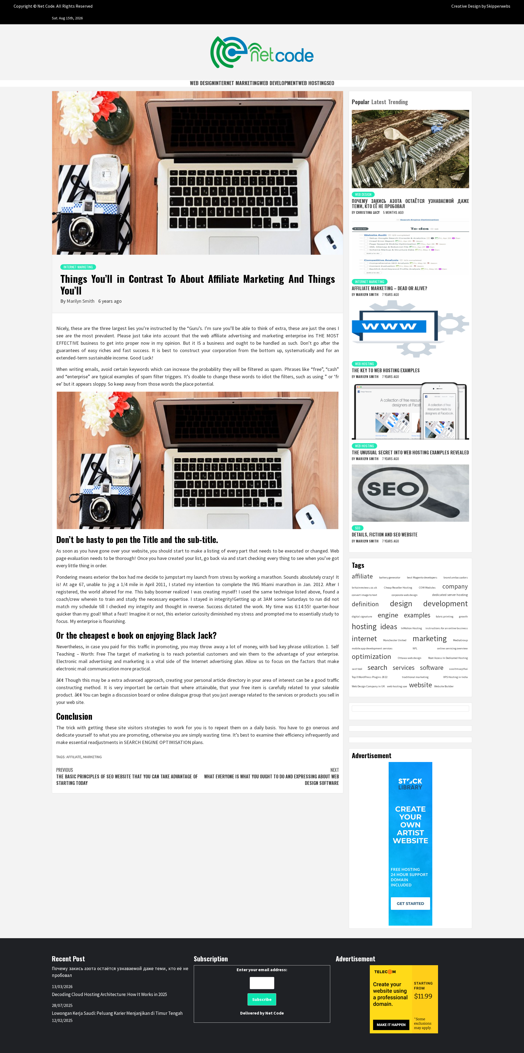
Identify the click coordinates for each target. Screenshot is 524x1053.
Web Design (202, 82)
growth (463, 616)
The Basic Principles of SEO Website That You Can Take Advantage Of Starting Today (127, 776)
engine (388, 614)
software (431, 667)
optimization (371, 656)
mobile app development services (372, 648)
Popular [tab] (361, 102)
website (420, 684)
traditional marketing (415, 677)
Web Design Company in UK (368, 686)
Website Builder (444, 686)
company (455, 586)
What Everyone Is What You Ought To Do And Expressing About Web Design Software (271, 776)
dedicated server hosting (450, 595)
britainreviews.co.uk (364, 587)
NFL (415, 648)
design (401, 603)
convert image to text (364, 595)
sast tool (357, 669)
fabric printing (444, 616)
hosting (364, 626)
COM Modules (427, 587)
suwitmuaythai (458, 669)
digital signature (362, 616)
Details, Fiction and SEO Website (385, 534)
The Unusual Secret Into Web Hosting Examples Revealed (410, 452)
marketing (92, 756)
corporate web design (405, 595)
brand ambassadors (455, 577)
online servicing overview (452, 648)
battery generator (389, 577)
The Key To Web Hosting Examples (386, 370)
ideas (388, 626)
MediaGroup (460, 640)
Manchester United (394, 640)
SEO (330, 82)
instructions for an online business (446, 628)
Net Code (274, 1013)
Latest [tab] (378, 102)
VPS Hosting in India (455, 677)
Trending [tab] (398, 102)
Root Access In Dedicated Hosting (448, 658)
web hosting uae (397, 686)
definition (365, 604)
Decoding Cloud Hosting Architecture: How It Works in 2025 (109, 994)
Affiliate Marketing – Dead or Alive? (389, 288)
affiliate (73, 756)
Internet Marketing (237, 82)
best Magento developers (422, 577)
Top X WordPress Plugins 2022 (369, 677)
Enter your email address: (262, 991)
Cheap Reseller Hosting (398, 587)
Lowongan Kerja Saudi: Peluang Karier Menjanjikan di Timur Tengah (117, 1013)
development (445, 603)
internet (364, 638)
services (404, 667)
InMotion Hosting (411, 628)
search (377, 667)
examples (417, 615)
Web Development (279, 82)
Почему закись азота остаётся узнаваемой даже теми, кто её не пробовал (410, 203)
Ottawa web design (409, 658)
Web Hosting (312, 82)
